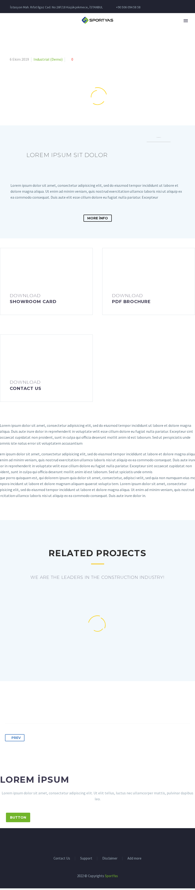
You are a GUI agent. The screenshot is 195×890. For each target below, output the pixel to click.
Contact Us (62, 858)
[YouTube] (113, 841)
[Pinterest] (26, 708)
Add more (134, 858)
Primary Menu (185, 20)
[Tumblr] (35, 708)
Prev (16, 738)
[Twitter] (18, 708)
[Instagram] (100, 841)
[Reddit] (53, 708)
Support (86, 858)
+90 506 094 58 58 (128, 7)
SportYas (111, 876)
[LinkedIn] (44, 708)
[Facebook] (9, 708)
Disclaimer (109, 858)
